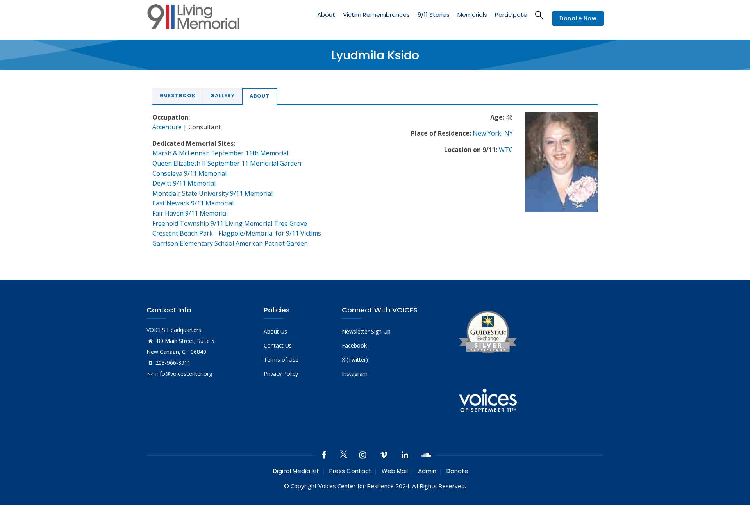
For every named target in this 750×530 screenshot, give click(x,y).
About (326, 15)
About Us (275, 331)
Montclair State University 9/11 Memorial (212, 193)
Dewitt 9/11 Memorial (184, 183)
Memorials (472, 15)
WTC (506, 149)
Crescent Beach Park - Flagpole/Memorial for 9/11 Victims (236, 233)
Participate (511, 15)
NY (508, 133)
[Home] (193, 18)
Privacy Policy (281, 373)
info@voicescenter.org (183, 373)
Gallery (222, 95)
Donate (457, 471)
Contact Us (278, 345)
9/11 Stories (434, 15)
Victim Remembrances (376, 15)
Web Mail (395, 471)
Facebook (354, 345)
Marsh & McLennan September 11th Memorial (220, 153)
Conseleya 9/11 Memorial (189, 173)
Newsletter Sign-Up (366, 331)
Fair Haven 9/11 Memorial (190, 213)
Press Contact (350, 471)
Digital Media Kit (296, 471)
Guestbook (177, 95)
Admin (427, 471)
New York (487, 133)
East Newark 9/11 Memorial (193, 203)
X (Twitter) (355, 359)
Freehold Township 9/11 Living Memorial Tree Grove (229, 223)
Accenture (167, 127)
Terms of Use (281, 359)
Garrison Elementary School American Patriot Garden (230, 243)
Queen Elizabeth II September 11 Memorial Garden (226, 163)
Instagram (355, 373)
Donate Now (577, 19)
